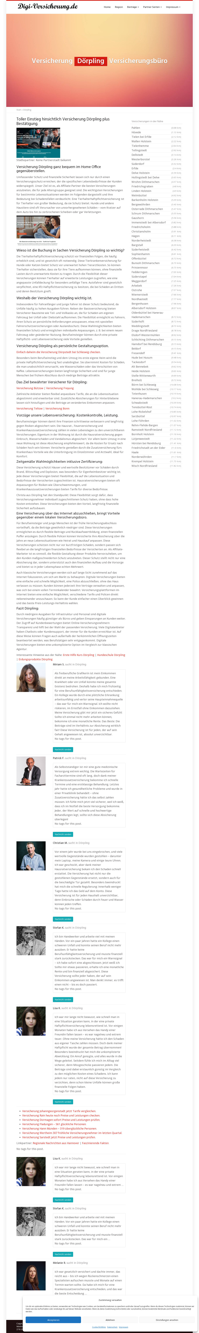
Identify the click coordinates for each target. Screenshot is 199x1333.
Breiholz (156, 380)
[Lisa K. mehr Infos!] (31, 1021)
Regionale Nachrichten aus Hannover (56, 1143)
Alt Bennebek (156, 366)
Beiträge (132, 7)
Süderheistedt (156, 249)
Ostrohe (156, 290)
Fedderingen (156, 272)
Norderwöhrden (156, 456)
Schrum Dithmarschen (156, 213)
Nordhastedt (156, 299)
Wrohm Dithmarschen (156, 182)
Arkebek (156, 285)
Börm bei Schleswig (156, 384)
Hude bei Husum (156, 357)
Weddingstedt (156, 326)
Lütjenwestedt (156, 438)
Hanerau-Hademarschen (156, 398)
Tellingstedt (156, 150)
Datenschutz (112, 1327)
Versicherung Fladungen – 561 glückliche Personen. (54, 1124)
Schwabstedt (156, 402)
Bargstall (156, 245)
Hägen (156, 236)
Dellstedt (156, 155)
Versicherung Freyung (60, 388)
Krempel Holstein (156, 461)
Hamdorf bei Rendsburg (156, 344)
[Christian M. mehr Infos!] (31, 855)
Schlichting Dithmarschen (156, 339)
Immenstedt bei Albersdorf (156, 222)
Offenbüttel (156, 258)
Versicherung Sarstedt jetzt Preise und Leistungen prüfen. (59, 1137)
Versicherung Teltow (29, 408)
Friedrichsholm (156, 227)
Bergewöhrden (156, 204)
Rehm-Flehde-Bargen (156, 425)
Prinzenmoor (156, 267)
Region (119, 7)
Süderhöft (156, 321)
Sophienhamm (156, 254)
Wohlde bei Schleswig (156, 389)
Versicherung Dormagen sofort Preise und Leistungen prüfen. (61, 1120)
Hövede (156, 132)
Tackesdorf (156, 362)
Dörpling (80, 664)
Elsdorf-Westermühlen (156, 335)
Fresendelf (156, 353)
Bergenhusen (156, 303)
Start (18, 109)
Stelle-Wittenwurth (156, 375)
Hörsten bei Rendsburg (156, 443)
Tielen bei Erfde (156, 136)
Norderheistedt (156, 240)
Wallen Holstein (156, 141)
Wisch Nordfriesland (156, 466)
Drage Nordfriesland (156, 330)
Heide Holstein (156, 371)
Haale (156, 452)
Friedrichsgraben (156, 186)
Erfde (156, 168)
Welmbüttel (156, 195)
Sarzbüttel (156, 416)
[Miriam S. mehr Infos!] (31, 677)
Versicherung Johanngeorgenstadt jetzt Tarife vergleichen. (59, 1111)
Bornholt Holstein (156, 434)
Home (107, 7)
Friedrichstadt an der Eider (156, 447)
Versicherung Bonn (57, 408)
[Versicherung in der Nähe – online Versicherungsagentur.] (49, 7)
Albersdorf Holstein (156, 308)
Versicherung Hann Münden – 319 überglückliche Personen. (59, 1128)
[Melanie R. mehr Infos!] (31, 1275)
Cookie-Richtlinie (99, 1327)
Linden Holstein (156, 191)
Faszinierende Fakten (95, 1143)
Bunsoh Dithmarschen (156, 263)
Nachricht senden (63, 749)
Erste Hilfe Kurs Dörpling (78, 655)
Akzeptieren (53, 1319)
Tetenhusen (156, 393)
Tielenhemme (156, 145)
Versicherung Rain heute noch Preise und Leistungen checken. (61, 1115)
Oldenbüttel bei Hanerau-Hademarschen (156, 315)
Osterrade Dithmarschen (156, 209)
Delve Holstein (156, 173)
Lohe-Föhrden (156, 420)
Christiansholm (156, 231)
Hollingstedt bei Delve (156, 177)
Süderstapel (156, 276)
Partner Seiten (151, 7)
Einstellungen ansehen (167, 1319)
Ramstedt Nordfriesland (156, 429)
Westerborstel (156, 159)
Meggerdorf (156, 281)
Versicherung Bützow (29, 388)
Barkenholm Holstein (156, 200)
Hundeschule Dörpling (111, 655)
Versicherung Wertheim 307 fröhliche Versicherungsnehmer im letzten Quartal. (72, 1133)
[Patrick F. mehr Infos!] (31, 771)
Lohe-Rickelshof (156, 411)
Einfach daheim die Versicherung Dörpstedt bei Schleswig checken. (58, 352)
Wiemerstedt (156, 294)
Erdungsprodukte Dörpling (36, 659)
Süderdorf (156, 164)
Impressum (123, 1327)
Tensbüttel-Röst (156, 407)
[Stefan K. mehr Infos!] (31, 940)
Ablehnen (110, 1319)
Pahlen (156, 127)
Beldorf (156, 348)
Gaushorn (156, 218)
